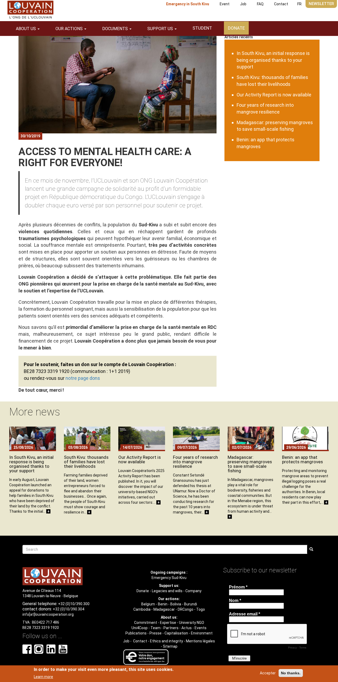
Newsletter (321, 3)
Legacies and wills (167, 591)
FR (299, 4)
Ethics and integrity (166, 641)
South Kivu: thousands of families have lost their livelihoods (86, 462)
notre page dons (82, 378)
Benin (162, 604)
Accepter (268, 673)
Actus (186, 628)
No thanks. (291, 673)
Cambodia (142, 609)
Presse (155, 633)
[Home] (30, 9)
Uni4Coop (140, 628)
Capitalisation (176, 633)
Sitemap (170, 646)
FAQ (260, 4)
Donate (236, 28)
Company (193, 591)
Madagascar (164, 609)
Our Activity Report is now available (274, 94)
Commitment (145, 622)
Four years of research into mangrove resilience (195, 462)
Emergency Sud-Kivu (169, 578)
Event (224, 4)
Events (200, 628)
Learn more (43, 676)
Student (202, 28)
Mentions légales (200, 641)
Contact (281, 4)
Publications (136, 633)
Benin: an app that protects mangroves (302, 459)
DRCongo (185, 609)
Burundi (190, 604)
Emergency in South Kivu (187, 4)
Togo (200, 609)
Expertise (168, 622)
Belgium (148, 604)
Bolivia (175, 604)
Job (243, 4)
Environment (202, 633)
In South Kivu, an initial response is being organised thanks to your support (273, 59)
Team (156, 628)
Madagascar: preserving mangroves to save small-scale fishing (250, 464)
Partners (171, 628)
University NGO (191, 622)
